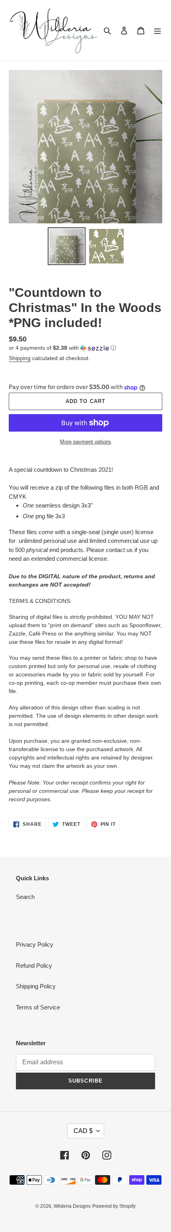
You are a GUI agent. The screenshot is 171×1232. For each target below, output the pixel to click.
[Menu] (157, 30)
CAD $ (83, 1130)
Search (25, 896)
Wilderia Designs (72, 1206)
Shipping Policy (36, 986)
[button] (62, 348)
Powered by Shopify (114, 1206)
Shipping (20, 358)
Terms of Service (38, 1007)
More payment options (85, 442)
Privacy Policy (34, 944)
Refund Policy (34, 965)
